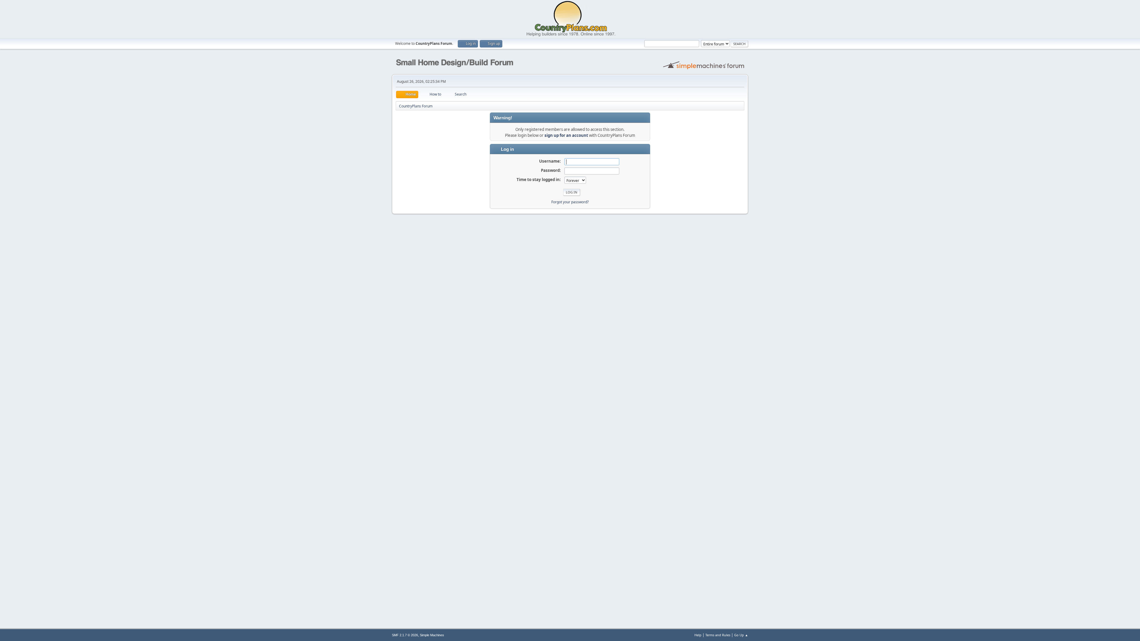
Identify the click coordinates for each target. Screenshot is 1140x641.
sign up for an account (566, 135)
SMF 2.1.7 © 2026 (405, 635)
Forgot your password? (570, 201)
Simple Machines (432, 635)
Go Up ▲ (741, 635)
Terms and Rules (717, 635)
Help (698, 635)
